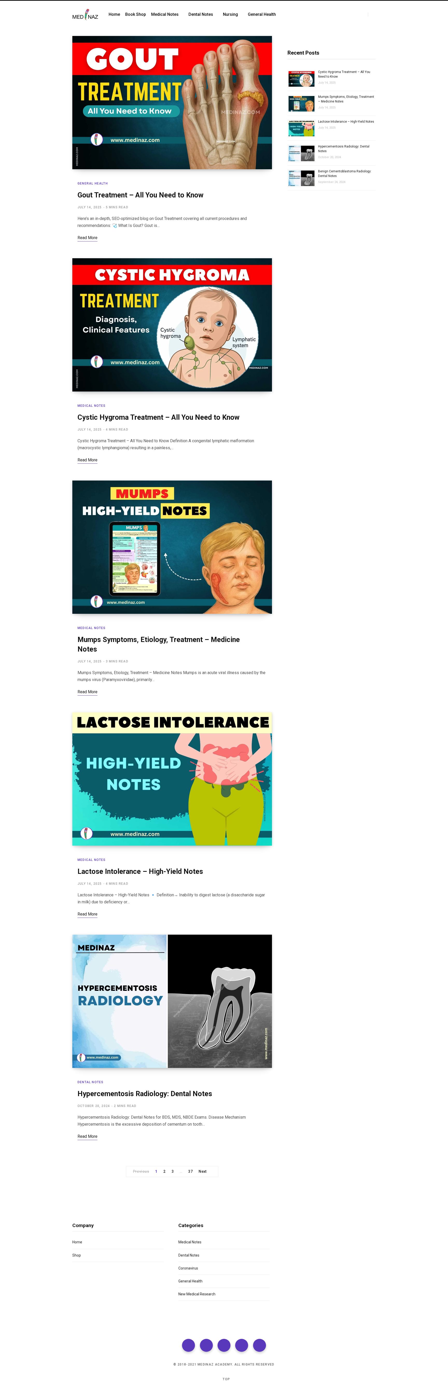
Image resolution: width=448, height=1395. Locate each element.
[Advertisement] (332, 253)
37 (190, 1171)
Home (77, 1242)
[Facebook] (188, 1345)
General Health (93, 183)
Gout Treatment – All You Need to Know (141, 195)
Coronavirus (188, 1268)
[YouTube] (259, 1345)
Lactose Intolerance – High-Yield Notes (140, 871)
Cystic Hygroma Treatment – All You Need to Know (159, 417)
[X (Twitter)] (206, 1345)
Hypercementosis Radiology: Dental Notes (145, 1094)
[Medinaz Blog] (85, 14)
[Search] (372, 14)
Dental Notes (90, 1082)
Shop (76, 1255)
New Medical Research (196, 1294)
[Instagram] (224, 1345)
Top (226, 1379)
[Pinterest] (241, 1345)
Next (203, 1171)
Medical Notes (92, 406)
